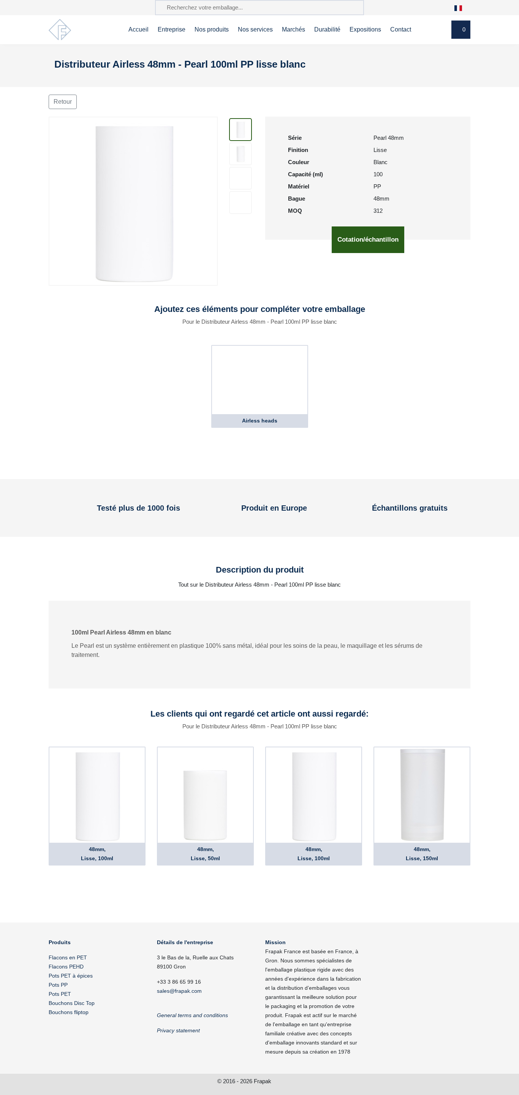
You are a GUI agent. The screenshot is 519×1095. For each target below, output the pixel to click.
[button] (462, 7)
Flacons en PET (68, 957)
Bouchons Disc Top (72, 1003)
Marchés (293, 29)
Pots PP (58, 985)
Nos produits (212, 29)
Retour (63, 101)
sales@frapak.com (179, 991)
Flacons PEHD (66, 967)
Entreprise (171, 29)
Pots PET (60, 994)
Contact (400, 29)
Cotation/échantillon (368, 239)
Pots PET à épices (71, 976)
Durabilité (327, 29)
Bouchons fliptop (69, 1012)
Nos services (255, 29)
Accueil (138, 29)
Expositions (365, 29)
